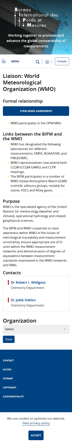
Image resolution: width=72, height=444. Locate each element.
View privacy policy (36, 423)
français (62, 61)
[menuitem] (8, 360)
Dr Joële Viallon (23, 300)
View (8, 339)
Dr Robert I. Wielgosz (28, 282)
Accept (36, 435)
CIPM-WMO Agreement (36, 111)
